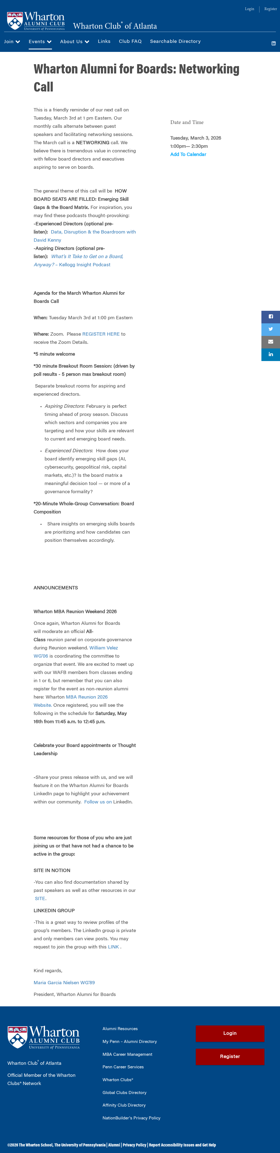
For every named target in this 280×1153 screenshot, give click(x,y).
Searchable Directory (175, 41)
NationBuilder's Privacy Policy (132, 1118)
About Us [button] (72, 42)
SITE (40, 899)
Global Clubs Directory (125, 1093)
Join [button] (9, 42)
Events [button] (38, 42)
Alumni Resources (120, 1029)
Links (104, 41)
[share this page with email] (270, 342)
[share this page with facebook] (270, 317)
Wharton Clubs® (118, 1080)
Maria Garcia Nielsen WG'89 (64, 983)
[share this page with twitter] (270, 329)
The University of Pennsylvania (80, 1145)
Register (270, 9)
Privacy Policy (134, 1145)
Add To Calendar (188, 154)
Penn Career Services (123, 1067)
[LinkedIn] (274, 44)
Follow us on (98, 802)
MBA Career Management (127, 1055)
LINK (113, 947)
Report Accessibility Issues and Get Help (182, 1145)
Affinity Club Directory (124, 1105)
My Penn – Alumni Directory (130, 1042)
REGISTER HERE (101, 334)
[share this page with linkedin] (270, 354)
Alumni (114, 1145)
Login (249, 9)
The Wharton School (35, 1145)
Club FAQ (130, 41)
